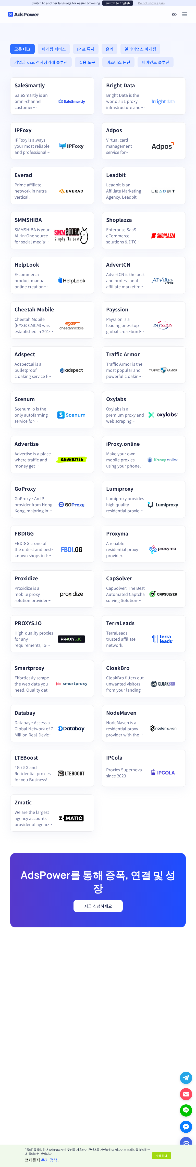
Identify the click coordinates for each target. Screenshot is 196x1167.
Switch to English (117, 3)
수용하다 (161, 1156)
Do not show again (151, 3)
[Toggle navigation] (185, 14)
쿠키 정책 (49, 1160)
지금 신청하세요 (98, 906)
